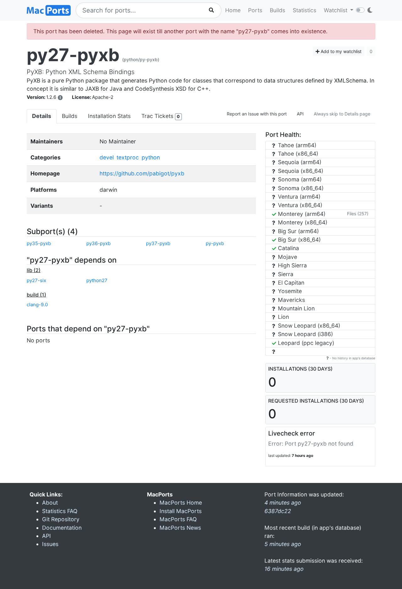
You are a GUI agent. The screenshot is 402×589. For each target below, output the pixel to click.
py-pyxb (215, 243)
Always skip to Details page (342, 113)
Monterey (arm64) (300, 214)
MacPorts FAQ (178, 519)
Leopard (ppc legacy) (305, 343)
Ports (255, 10)
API (300, 113)
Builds (277, 10)
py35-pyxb (39, 243)
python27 (96, 280)
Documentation (62, 527)
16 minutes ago (284, 568)
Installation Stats (109, 116)
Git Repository (60, 519)
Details (41, 116)
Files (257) (357, 213)
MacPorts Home (181, 502)
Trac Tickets (160, 116)
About (50, 502)
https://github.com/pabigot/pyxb (142, 173)
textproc (128, 157)
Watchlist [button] (336, 10)
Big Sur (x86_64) (298, 239)
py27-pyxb (73, 55)
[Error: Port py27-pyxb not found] (60, 98)
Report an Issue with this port (257, 113)
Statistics (304, 10)
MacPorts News (180, 527)
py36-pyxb (98, 243)
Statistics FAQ (59, 511)
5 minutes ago (282, 544)
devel (107, 157)
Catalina (287, 248)
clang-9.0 (37, 305)
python (151, 157)
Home (233, 10)
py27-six (36, 280)
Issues (50, 544)
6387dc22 (277, 511)
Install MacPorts (181, 511)
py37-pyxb (158, 243)
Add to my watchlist (340, 51)
